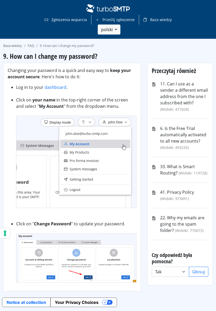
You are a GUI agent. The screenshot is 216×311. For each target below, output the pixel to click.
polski (107, 29)
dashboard (55, 87)
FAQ (31, 45)
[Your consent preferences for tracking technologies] (5, 233)
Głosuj (198, 272)
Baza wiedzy (160, 19)
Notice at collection (26, 302)
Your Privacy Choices (77, 302)
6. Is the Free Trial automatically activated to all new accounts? (183, 134)
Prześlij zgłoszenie (118, 19)
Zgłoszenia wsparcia (68, 19)
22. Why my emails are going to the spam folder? (182, 224)
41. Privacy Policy (177, 192)
